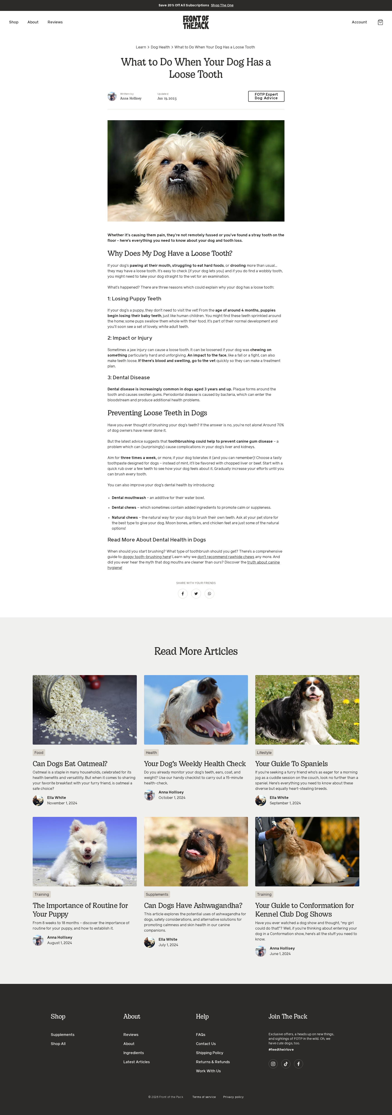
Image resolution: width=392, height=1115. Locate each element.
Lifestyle (264, 753)
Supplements (157, 894)
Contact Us (206, 1044)
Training (41, 894)
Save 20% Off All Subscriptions (196, 5)
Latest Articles (136, 1062)
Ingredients (133, 1053)
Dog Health (160, 47)
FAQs (200, 1035)
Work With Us (208, 1071)
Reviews (55, 22)
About (33, 22)
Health (151, 753)
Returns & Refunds (213, 1062)
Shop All (58, 1044)
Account (359, 22)
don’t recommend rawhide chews (225, 557)
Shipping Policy (209, 1053)
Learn (141, 47)
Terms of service (204, 1097)
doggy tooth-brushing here (147, 557)
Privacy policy (233, 1097)
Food (38, 753)
